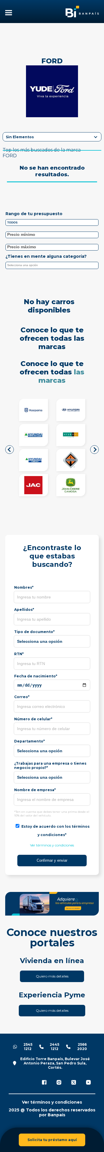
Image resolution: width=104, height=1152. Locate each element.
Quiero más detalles (52, 976)
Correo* (21, 697)
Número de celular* (33, 719)
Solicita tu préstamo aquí (52, 1140)
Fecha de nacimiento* (35, 676)
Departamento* (29, 741)
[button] (9, 449)
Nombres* (24, 587)
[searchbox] (53, 266)
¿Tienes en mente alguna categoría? (46, 256)
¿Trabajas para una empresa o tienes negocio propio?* (50, 765)
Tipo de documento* (34, 632)
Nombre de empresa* (35, 790)
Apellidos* (24, 609)
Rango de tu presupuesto (33, 213)
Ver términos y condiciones (52, 845)
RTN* (19, 654)
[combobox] (52, 265)
